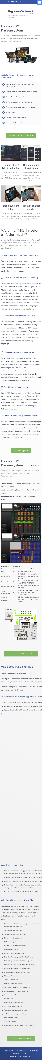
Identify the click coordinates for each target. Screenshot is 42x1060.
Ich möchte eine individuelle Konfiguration (20, 654)
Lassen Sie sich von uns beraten (20, 1038)
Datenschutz (21, 1050)
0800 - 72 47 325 (15, 2)
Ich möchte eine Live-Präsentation (20, 135)
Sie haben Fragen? (20, 451)
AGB (26, 1053)
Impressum (9, 1050)
